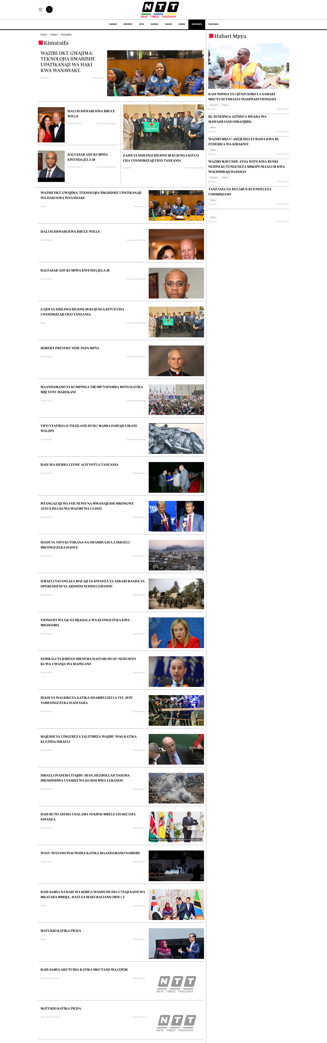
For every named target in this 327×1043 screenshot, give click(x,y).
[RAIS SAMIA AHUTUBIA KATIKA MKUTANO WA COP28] (176, 982)
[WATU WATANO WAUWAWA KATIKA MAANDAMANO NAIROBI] (176, 865)
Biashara (213, 24)
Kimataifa (197, 24)
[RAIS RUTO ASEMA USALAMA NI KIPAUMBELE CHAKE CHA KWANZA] (176, 827)
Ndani (182, 24)
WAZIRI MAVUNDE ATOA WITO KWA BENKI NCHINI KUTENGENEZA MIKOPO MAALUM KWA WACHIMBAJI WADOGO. (246, 167)
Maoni (168, 24)
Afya (141, 24)
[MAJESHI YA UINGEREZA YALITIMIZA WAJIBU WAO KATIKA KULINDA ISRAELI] (176, 749)
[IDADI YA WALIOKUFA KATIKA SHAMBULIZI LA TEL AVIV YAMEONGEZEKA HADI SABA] (176, 710)
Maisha (154, 24)
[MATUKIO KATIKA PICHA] (176, 943)
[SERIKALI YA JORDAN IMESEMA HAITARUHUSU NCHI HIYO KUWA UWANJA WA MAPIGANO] (176, 671)
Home (44, 34)
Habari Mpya (230, 36)
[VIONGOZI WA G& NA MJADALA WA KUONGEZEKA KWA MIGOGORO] (176, 632)
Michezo (127, 24)
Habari (113, 24)
